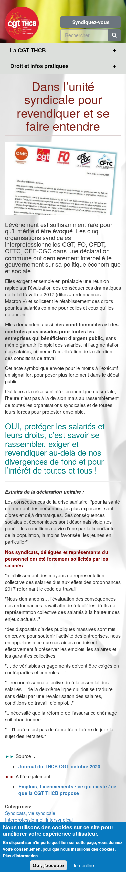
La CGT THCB (28, 50)
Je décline (83, 865)
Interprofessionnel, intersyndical (39, 819)
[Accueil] (22, 21)
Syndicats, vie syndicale (30, 813)
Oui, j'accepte (48, 865)
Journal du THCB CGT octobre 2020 (59, 766)
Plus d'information (20, 856)
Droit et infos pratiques (39, 66)
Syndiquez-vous (91, 22)
